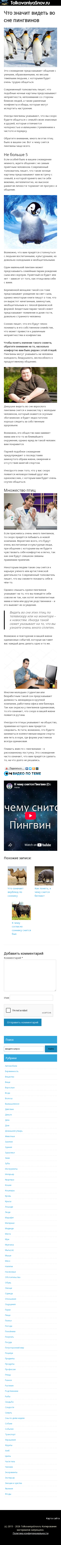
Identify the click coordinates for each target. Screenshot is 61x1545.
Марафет (9, 1217)
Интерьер (9, 1174)
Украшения (10, 1439)
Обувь (8, 1282)
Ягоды (8, 1494)
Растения (9, 1385)
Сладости (9, 1407)
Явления (9, 1488)
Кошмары (10, 1190)
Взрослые (9, 1087)
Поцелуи (9, 1353)
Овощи (8, 1288)
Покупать (9, 1336)
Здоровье (10, 1152)
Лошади (9, 1206)
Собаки (8, 1423)
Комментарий (13, 957)
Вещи (7, 1082)
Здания (8, 1147)
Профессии (10, 1369)
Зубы (7, 1163)
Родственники (11, 1391)
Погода (8, 1326)
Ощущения (10, 1304)
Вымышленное (12, 1103)
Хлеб (7, 1450)
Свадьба (9, 1401)
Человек (9, 1467)
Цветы (8, 1456)
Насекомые (10, 1271)
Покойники (10, 1331)
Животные (10, 1136)
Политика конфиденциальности (30, 1533)
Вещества (9, 1076)
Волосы (9, 1098)
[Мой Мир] (37, 767)
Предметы (10, 1358)
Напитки (9, 1266)
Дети (7, 1120)
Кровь (8, 1196)
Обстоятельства (12, 1277)
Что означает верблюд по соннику (16, 892)
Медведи (9, 1228)
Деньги (8, 1114)
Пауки (8, 1309)
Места (8, 1233)
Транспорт (10, 1434)
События (9, 1429)
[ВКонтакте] (27, 767)
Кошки (8, 1185)
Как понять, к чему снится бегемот (43, 892)
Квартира (9, 1179)
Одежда (9, 1293)
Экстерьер (10, 1477)
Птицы (8, 1374)
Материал (9, 1223)
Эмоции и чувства (13, 1483)
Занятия (9, 1141)
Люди (7, 1212)
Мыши (8, 1255)
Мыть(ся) (9, 1250)
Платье (8, 1320)
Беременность (12, 1071)
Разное (8, 1380)
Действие (9, 1109)
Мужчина (9, 1244)
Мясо (7, 1261)
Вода (7, 1093)
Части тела (10, 1461)
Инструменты (11, 1168)
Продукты (9, 1364)
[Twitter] (30, 767)
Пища (7, 1315)
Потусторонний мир (14, 1347)
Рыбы (7, 1396)
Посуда (8, 1342)
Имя (6, 997)
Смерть (8, 1412)
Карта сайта (53, 1518)
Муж (7, 1239)
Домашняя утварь (14, 1131)
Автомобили (11, 1065)
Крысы (8, 1201)
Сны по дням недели (15, 1418)
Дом (7, 1125)
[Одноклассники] (33, 767)
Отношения (10, 1299)
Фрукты (8, 1445)
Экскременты (11, 1472)
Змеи (7, 1158)
